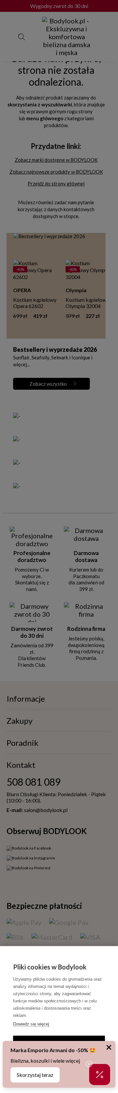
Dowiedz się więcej (31, 1024)
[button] (99, 1074)
